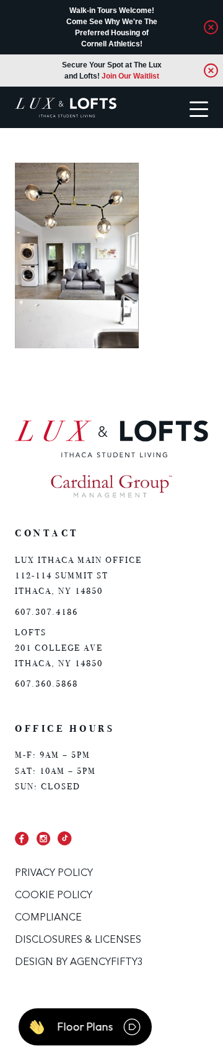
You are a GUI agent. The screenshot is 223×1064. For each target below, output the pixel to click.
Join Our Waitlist (130, 76)
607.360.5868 (46, 684)
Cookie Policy (53, 896)
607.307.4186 (46, 612)
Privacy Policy (54, 873)
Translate (57, 152)
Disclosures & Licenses (78, 940)
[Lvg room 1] (77, 346)
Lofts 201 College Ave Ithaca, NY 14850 (59, 648)
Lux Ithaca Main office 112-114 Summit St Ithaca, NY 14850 (78, 575)
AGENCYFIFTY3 (106, 962)
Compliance (48, 918)
